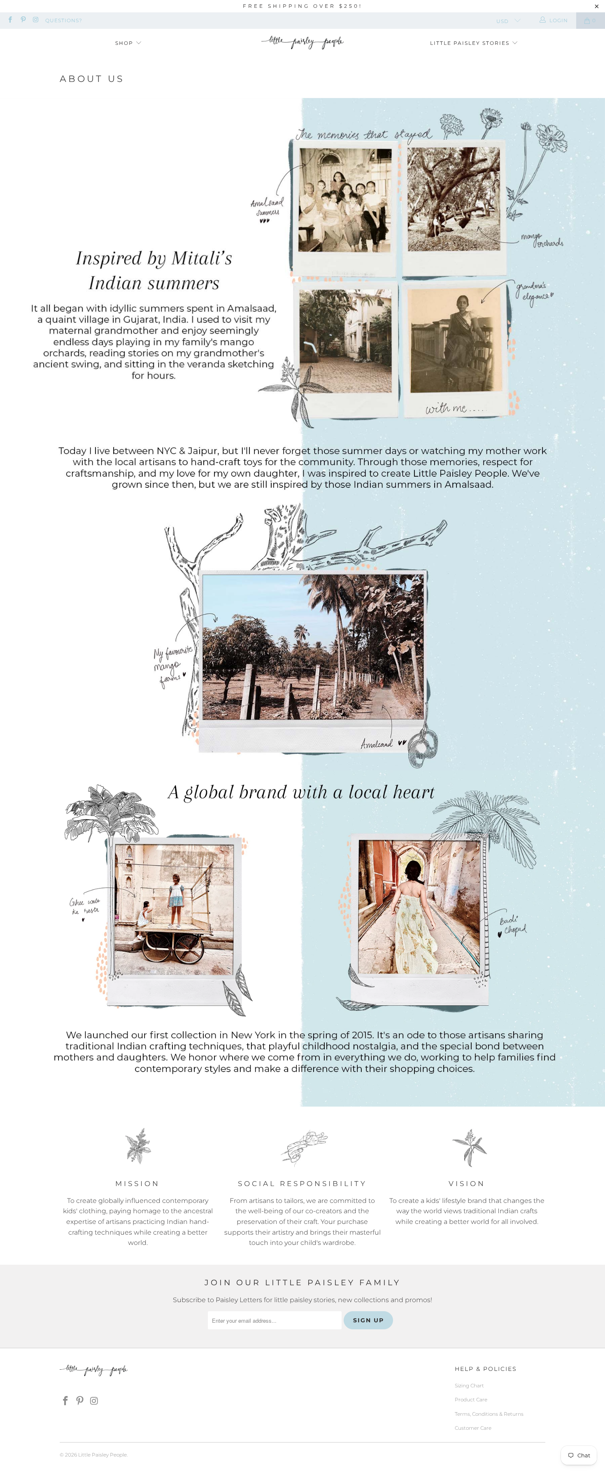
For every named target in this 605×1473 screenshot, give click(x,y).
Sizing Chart (469, 1385)
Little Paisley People (102, 1455)
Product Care (471, 1399)
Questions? (63, 20)
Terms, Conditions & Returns (489, 1414)
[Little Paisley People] (302, 43)
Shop (125, 43)
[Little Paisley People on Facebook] (9, 20)
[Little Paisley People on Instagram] (35, 20)
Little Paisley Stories (471, 43)
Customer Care (473, 1428)
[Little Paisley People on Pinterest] (22, 20)
